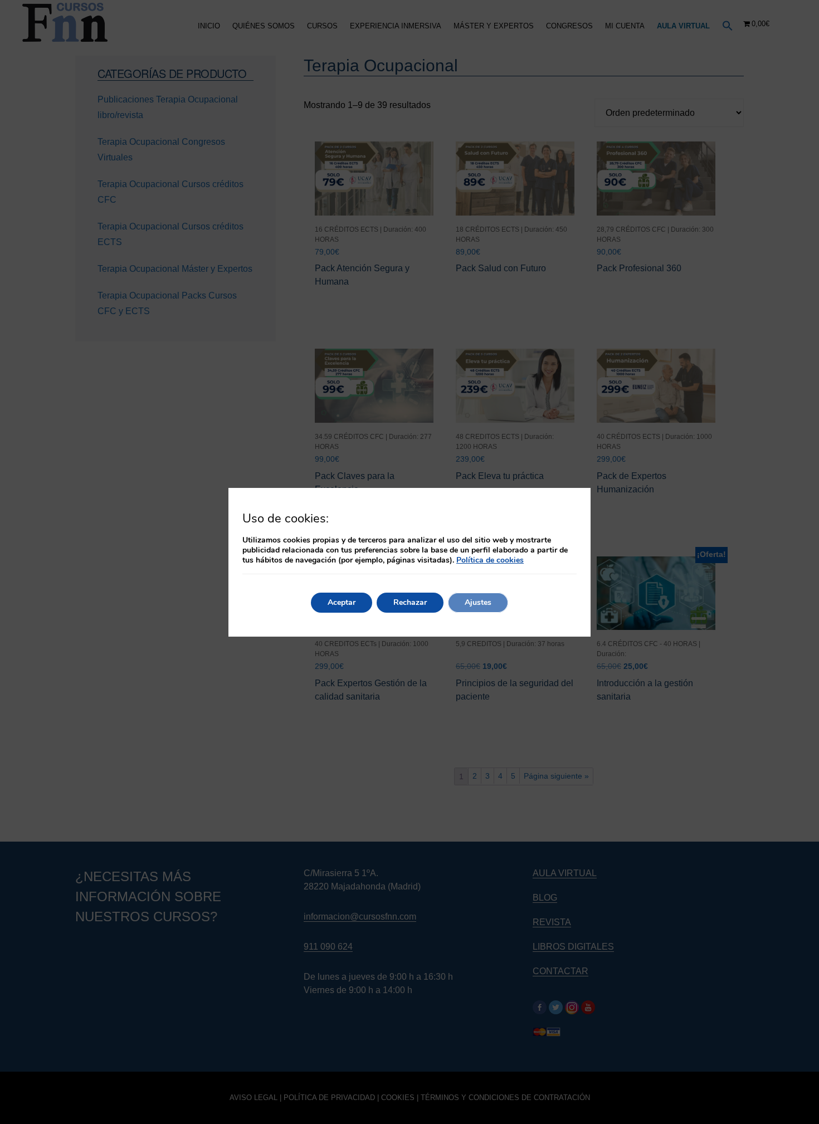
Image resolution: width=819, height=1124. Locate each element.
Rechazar (410, 602)
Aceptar (341, 602)
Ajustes (478, 602)
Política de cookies (490, 560)
